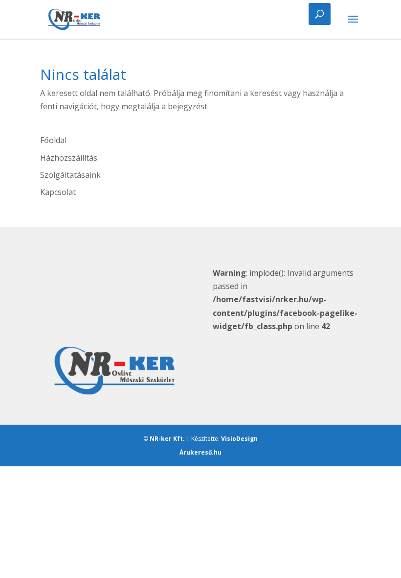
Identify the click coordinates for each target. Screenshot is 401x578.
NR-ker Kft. (167, 438)
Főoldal (53, 140)
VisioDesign (239, 438)
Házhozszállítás (68, 157)
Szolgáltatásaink (70, 174)
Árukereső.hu (200, 452)
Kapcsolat (58, 192)
